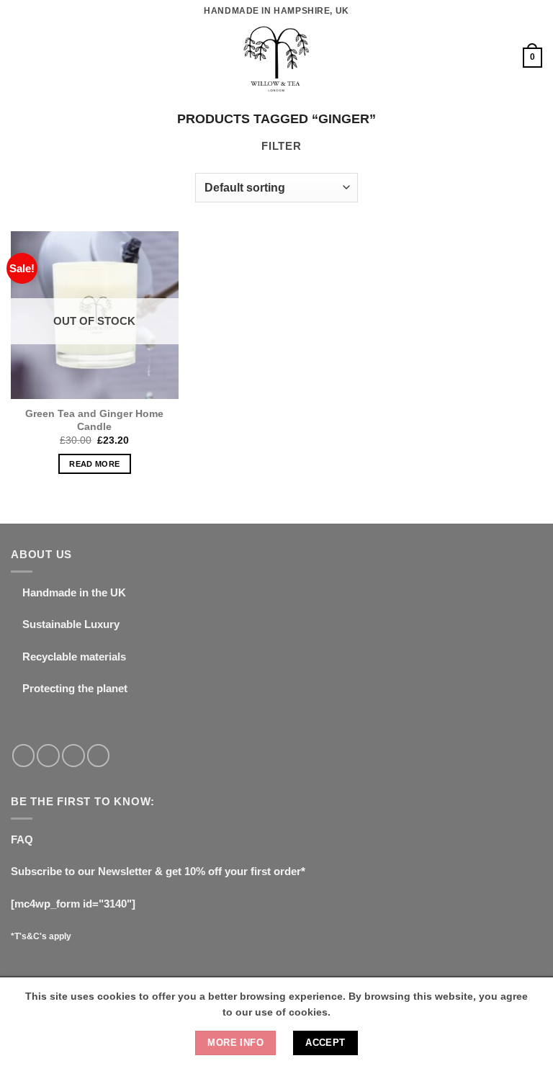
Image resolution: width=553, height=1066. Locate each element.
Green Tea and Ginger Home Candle (94, 420)
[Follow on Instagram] (48, 755)
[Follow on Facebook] (23, 755)
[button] (19, 57)
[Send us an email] (98, 755)
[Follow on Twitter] (73, 755)
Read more (94, 464)
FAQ (22, 839)
